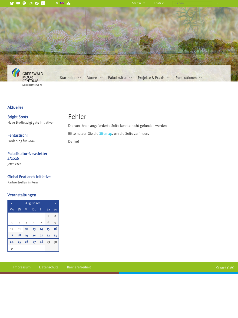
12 (26, 229)
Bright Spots (17, 116)
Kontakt (159, 3)
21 (41, 235)
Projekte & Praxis (151, 77)
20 (34, 235)
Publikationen (186, 77)
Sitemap (105, 133)
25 (19, 242)
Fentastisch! (17, 135)
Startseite (139, 3)
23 (55, 235)
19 (26, 235)
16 (55, 229)
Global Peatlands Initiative (29, 176)
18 (19, 235)
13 (34, 229)
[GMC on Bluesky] (12, 2)
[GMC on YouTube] (18, 2)
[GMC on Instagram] (31, 2)
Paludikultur (117, 77)
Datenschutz (49, 267)
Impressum (22, 267)
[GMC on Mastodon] (24, 2)
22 (48, 235)
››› (216, 3)
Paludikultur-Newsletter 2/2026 (27, 155)
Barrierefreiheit (79, 267)
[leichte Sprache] (68, 2)
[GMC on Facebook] (37, 2)
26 (26, 242)
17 (11, 235)
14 (41, 229)
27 (34, 242)
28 (41, 242)
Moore (92, 77)
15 (48, 229)
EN (56, 3)
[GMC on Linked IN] (43, 2)
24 (11, 242)
